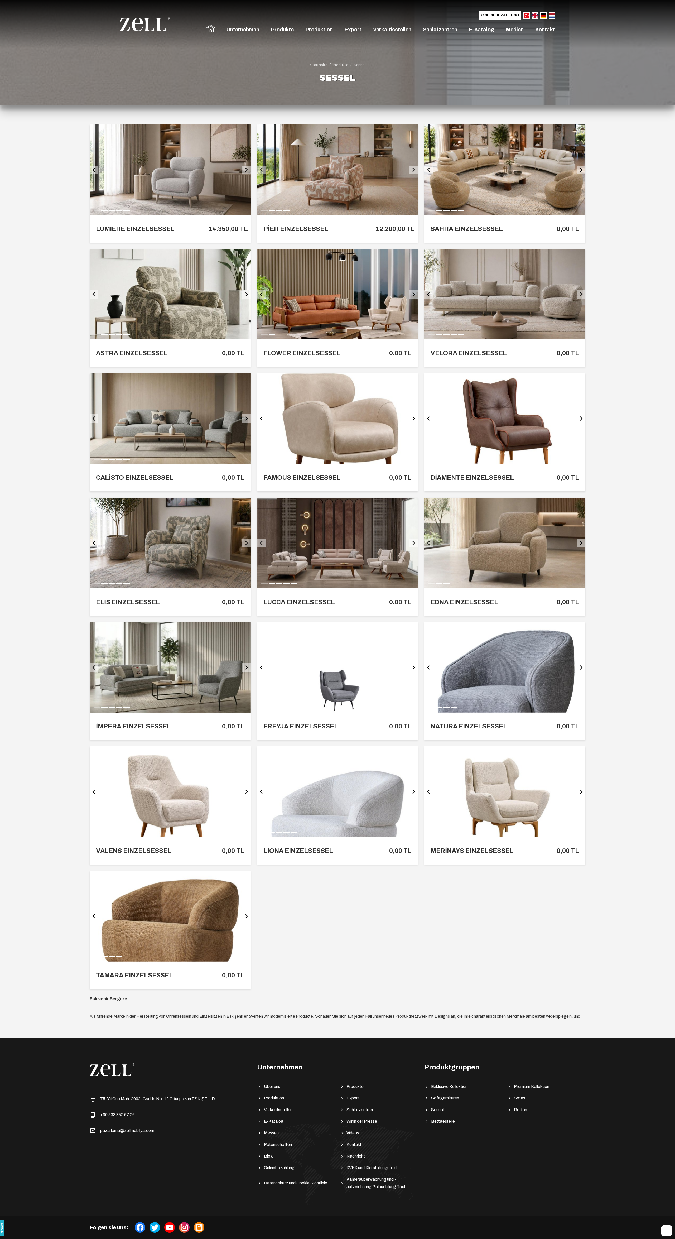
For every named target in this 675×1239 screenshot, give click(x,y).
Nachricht (355, 1156)
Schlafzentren (440, 29)
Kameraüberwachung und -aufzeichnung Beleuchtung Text (376, 1183)
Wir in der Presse (361, 1121)
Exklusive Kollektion (449, 1086)
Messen (271, 1133)
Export (352, 29)
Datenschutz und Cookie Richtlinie (295, 1183)
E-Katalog (481, 29)
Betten (520, 1109)
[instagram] (184, 1227)
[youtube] (169, 1227)
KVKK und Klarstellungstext (371, 1167)
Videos (352, 1133)
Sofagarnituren (445, 1098)
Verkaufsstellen (392, 29)
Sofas (519, 1098)
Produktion (319, 29)
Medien (515, 29)
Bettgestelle (443, 1121)
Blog (268, 1156)
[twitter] (155, 1227)
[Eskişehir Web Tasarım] (2, 1228)
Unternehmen (242, 29)
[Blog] (199, 1227)
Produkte (282, 29)
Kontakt (545, 29)
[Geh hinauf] (666, 1230)
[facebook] (140, 1227)
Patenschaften (278, 1144)
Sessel (437, 1109)
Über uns (272, 1086)
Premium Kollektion (531, 1086)
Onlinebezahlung (500, 15)
